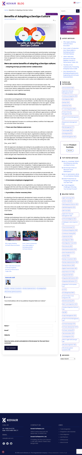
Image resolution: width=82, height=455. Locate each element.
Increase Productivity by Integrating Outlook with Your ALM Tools (70, 180)
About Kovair (64, 442)
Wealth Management (69, 136)
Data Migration (67, 99)
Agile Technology (68, 198)
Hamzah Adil (7, 19)
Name (6, 326)
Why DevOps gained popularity (13, 291)
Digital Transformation (69, 268)
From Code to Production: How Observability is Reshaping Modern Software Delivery (30, 246)
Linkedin (7, 443)
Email (6, 330)
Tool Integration (68, 336)
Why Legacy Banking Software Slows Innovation (12, 244)
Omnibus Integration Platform (70, 308)
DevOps (14, 19)
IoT (64, 289)
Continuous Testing (68, 233)
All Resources (64, 440)
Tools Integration (65, 429)
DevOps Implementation (29, 288)
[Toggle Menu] (77, 3)
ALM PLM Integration (68, 207)
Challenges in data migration (70, 223)
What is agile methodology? (69, 340)
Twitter (3, 443)
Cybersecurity (67, 236)
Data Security (67, 246)
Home (6, 10)
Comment (8, 305)
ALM (70, 201)
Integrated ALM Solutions (70, 278)
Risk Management (68, 127)
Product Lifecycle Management (67, 113)
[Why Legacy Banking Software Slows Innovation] (13, 241)
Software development (70, 327)
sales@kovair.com (7, 438)
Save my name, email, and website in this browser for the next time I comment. (26, 342)
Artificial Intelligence (69, 219)
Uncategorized (67, 133)
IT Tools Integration (69, 109)
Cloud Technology (68, 227)
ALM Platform (64, 437)
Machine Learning (68, 301)
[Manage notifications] (3, 452)
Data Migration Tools (69, 243)
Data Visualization (68, 252)
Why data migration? (69, 344)
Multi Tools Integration (69, 304)
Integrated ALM (67, 275)
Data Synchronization (69, 249)
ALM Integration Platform (70, 204)
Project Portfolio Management (70, 118)
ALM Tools (66, 210)
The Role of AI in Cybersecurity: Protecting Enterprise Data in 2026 (71, 66)
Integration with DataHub (67, 432)
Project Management (69, 315)
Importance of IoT (68, 271)
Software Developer (68, 323)
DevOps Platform (68, 265)
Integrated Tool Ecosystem (69, 285)
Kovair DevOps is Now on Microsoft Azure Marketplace (69, 169)
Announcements (68, 87)
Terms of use (63, 453)
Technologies (67, 130)
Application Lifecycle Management (67, 92)
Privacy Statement (53, 453)
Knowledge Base (41, 288)
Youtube (11, 443)
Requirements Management (69, 123)
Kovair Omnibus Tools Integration (68, 296)
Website (7, 335)
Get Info (70, 150)
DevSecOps (66, 105)
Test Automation (68, 333)
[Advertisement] (70, 386)
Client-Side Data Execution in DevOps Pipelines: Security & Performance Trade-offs (12, 268)
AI (64, 201)
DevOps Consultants (16, 288)
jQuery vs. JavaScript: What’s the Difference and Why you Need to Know (70, 163)
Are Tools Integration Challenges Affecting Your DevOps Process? (69, 187)
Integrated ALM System (69, 281)
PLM (64, 312)
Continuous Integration (69, 96)
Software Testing (68, 330)
